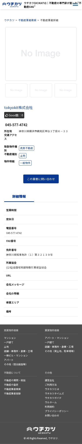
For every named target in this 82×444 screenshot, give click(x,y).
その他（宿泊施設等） (16, 364)
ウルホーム (51, 402)
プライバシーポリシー (57, 411)
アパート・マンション (57, 337)
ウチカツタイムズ (54, 393)
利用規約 (49, 406)
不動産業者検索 (12, 389)
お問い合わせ (52, 415)
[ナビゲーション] (75, 5)
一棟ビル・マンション (16, 355)
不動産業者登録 (12, 393)
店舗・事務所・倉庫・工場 (18, 351)
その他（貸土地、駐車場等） (60, 351)
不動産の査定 (11, 384)
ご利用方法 (51, 384)
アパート (9, 359)
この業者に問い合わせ (41, 179)
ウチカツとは (52, 389)
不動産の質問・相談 (14, 380)
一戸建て (9, 342)
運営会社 (49, 380)
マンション (10, 337)
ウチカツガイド (53, 397)
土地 (6, 346)
